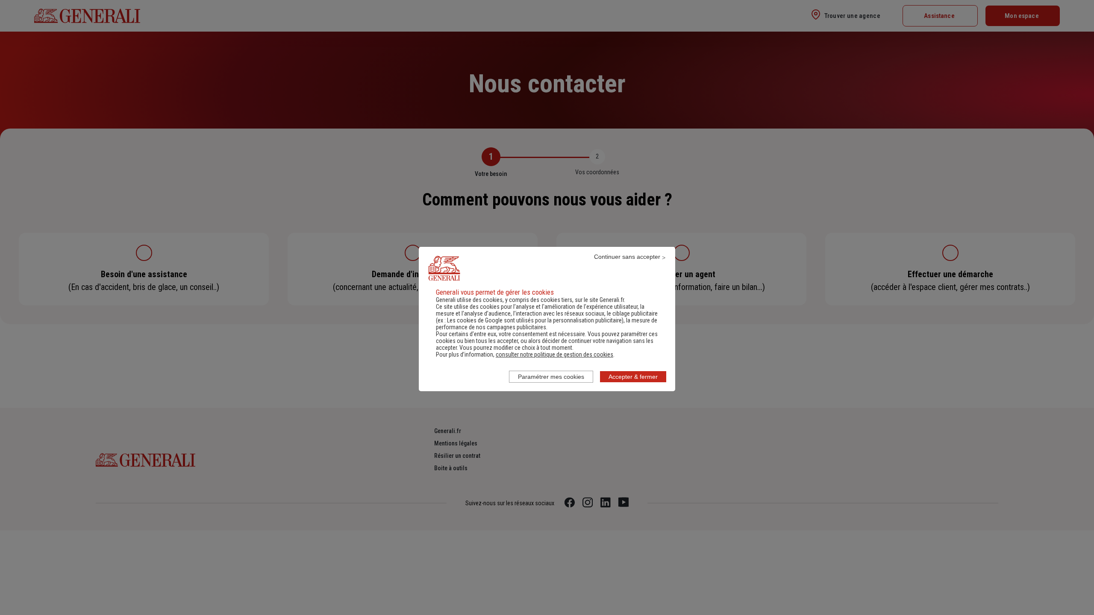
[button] (554, 354)
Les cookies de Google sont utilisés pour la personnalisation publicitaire (534, 320)
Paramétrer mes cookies (551, 376)
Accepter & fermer (633, 376)
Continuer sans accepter (627, 256)
